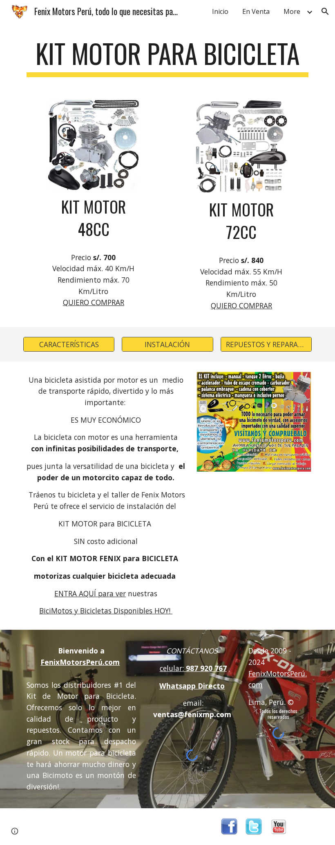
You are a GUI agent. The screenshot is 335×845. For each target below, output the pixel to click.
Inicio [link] (220, 11)
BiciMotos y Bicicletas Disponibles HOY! (105, 610)
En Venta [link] (256, 11)
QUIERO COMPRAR (93, 302)
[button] (325, 11)
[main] (167, 57)
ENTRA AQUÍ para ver (90, 593)
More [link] (292, 11)
